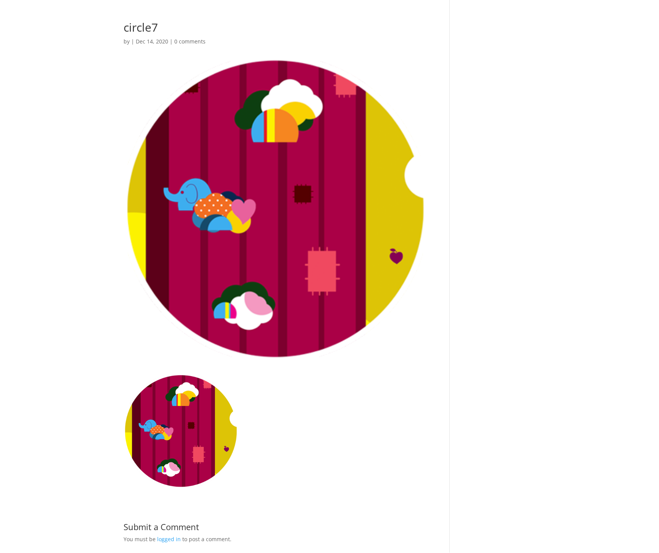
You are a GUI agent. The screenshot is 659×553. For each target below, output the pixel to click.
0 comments (190, 41)
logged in (169, 539)
